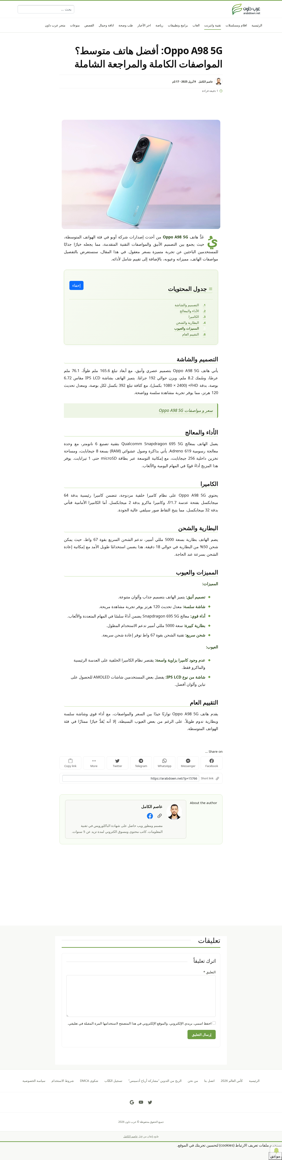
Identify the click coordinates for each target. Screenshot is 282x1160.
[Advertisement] (141, 895)
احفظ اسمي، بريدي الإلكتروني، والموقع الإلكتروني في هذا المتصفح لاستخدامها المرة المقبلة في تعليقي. (140, 1023)
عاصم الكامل (206, 81)
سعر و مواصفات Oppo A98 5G (186, 410)
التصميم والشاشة (187, 305)
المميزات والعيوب (186, 328)
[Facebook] (150, 816)
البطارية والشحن (187, 322)
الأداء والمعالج (189, 311)
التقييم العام (190, 334)
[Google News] (132, 1102)
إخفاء (76, 285)
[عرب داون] (246, 9)
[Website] (160, 816)
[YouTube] (141, 1102)
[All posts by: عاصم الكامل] (174, 811)
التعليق (209, 972)
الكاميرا (194, 316)
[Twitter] (150, 1102)
